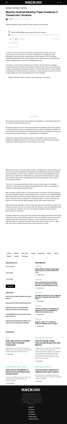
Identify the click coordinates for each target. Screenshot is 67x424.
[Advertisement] (33, 155)
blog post (32, 127)
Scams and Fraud (48, 337)
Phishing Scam (48, 366)
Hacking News (9, 366)
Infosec (49, 253)
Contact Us (32, 412)
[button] (6, 2)
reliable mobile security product (27, 223)
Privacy (14, 366)
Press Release (38, 266)
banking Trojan (39, 67)
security (16, 256)
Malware (24, 7)
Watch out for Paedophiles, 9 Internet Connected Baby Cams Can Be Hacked (18, 372)
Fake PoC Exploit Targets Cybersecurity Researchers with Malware (47, 343)
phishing (31, 67)
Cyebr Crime (24, 253)
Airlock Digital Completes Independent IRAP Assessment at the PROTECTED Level (47, 270)
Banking (16, 253)
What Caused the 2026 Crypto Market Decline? (18, 303)
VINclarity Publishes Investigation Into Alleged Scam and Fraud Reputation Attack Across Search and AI (47, 310)
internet (56, 253)
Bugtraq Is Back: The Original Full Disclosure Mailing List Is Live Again (46, 322)
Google (33, 253)
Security (9, 7)
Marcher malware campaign (21, 129)
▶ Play (16, 39)
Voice (9, 42)
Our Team (31, 409)
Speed (54, 38)
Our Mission (32, 414)
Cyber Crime (16, 7)
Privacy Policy (32, 416)
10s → (22, 39)
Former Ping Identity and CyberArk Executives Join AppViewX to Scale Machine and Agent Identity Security (46, 283)
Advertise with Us (33, 419)
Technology (25, 256)
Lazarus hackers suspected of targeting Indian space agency (47, 371)
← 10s (10, 39)
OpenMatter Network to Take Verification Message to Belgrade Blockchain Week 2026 (48, 297)
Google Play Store (55, 207)
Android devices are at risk (46, 71)
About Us (31, 407)
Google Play (41, 253)
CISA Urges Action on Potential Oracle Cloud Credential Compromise (18, 343)
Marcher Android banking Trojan (38, 52)
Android (9, 253)
